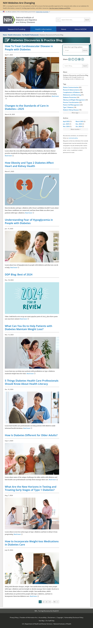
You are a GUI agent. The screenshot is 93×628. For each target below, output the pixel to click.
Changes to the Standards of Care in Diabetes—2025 (27, 107)
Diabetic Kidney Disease (71, 110)
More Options (82, 59)
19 (54, 602)
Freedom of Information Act (28, 617)
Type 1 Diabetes (68, 107)
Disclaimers (51, 617)
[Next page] (57, 601)
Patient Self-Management (71, 105)
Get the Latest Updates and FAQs (59, 8)
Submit (85, 50)
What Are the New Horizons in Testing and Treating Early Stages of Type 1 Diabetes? (30, 488)
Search (87, 20)
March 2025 (79, 121)
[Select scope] (58, 20)
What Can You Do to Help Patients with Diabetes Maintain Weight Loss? (28, 327)
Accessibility (42, 617)
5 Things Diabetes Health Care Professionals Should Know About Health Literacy (31, 382)
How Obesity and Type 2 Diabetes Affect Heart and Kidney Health (29, 164)
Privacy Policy (14, 617)
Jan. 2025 (66, 124)
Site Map (41, 621)
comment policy (73, 138)
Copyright (60, 617)
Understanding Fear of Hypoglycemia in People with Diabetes (29, 221)
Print (69, 59)
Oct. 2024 (79, 126)
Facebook (72, 59)
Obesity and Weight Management (74, 100)
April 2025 (66, 121)
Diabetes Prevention (69, 97)
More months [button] (75, 129)
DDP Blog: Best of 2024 (18, 274)
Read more (8, 156)
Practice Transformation (71, 102)
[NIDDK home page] (20, 20)
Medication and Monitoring (72, 95)
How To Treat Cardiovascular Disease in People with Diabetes (29, 47)
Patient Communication (71, 87)
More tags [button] (75, 113)
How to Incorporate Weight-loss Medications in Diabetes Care (32, 543)
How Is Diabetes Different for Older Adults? (31, 435)
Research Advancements (71, 90)
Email (79, 59)
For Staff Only (50, 621)
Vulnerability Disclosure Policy (73, 617)
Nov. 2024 (66, 126)
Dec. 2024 (79, 124)
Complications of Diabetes (71, 92)
